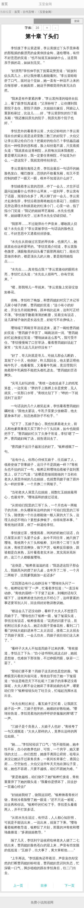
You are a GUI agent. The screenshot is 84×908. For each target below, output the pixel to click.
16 (37, 27)
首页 (4, 4)
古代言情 (28, 11)
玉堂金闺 (45, 11)
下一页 (69, 885)
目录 (44, 885)
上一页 (18, 885)
